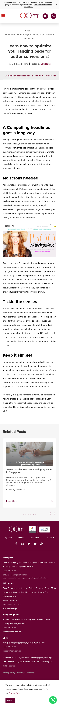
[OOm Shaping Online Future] (30, 16)
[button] (50, 513)
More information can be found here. (38, 5)
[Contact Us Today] (53, 16)
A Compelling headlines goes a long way (23, 75)
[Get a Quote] (45, 16)
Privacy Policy (14, 693)
